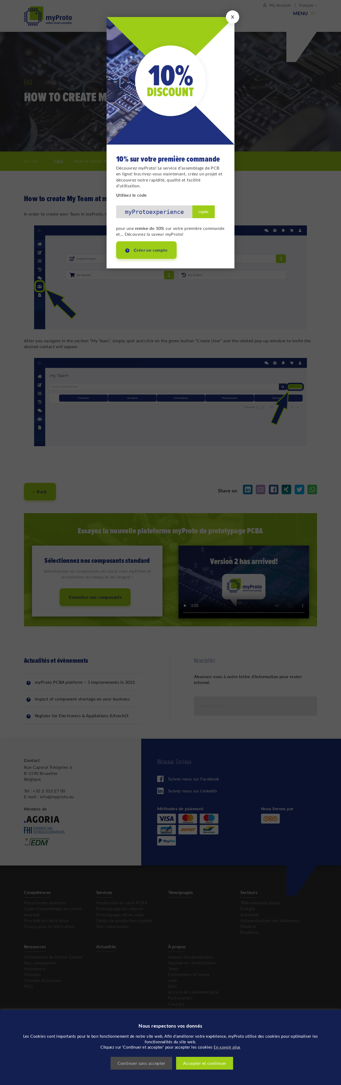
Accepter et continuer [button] (204, 1063)
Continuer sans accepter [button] (141, 1063)
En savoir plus (227, 1047)
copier (203, 211)
